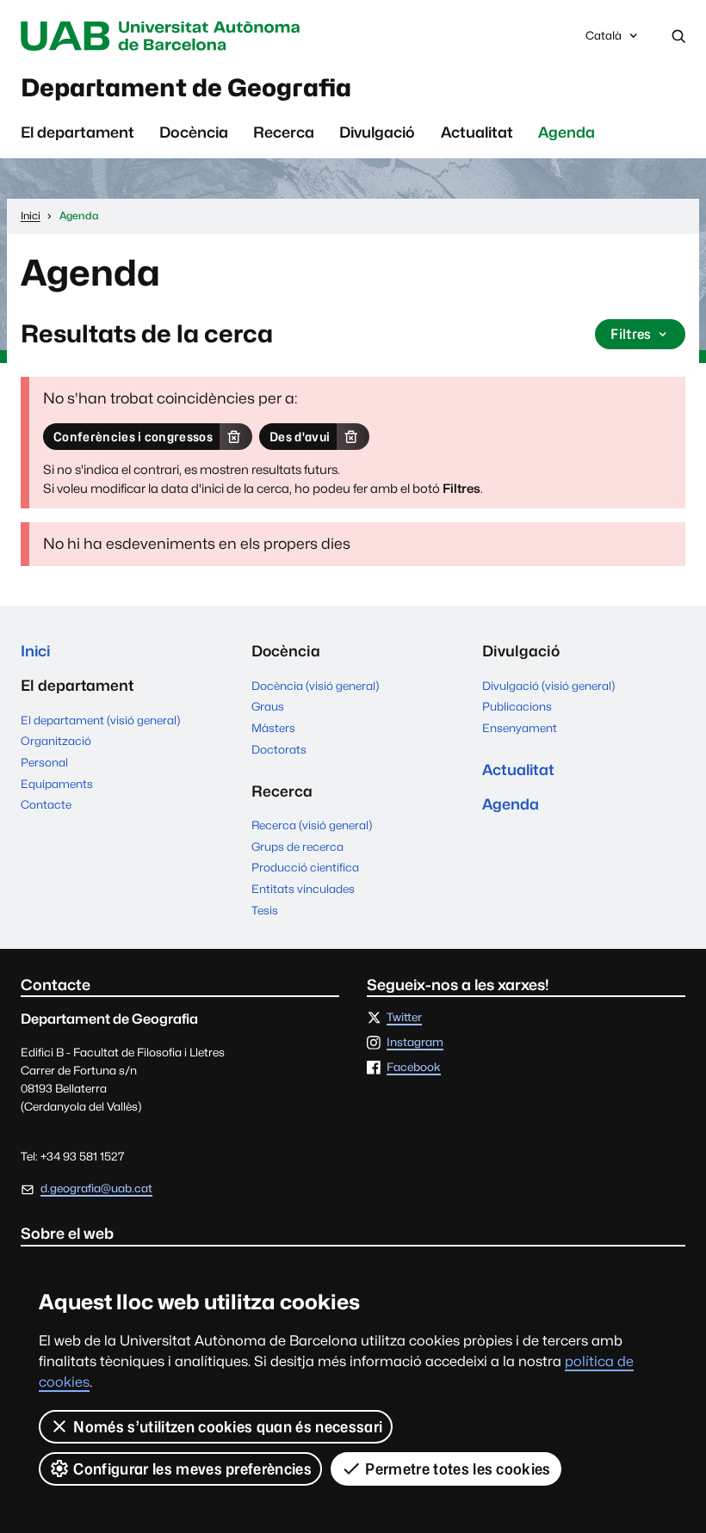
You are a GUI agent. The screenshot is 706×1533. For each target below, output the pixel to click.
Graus (267, 706)
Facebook (414, 1067)
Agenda (566, 132)
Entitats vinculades (303, 889)
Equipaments (57, 784)
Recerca (283, 132)
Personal (44, 762)
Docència (193, 132)
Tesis (264, 910)
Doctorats (279, 749)
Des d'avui (299, 436)
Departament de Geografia (186, 87)
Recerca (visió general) (311, 825)
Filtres (630, 334)
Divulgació (377, 132)
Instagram (415, 1042)
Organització (56, 741)
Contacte (46, 804)
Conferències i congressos (133, 436)
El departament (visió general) (100, 720)
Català (603, 40)
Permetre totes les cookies (457, 1469)
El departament (77, 132)
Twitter (404, 1017)
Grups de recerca (297, 846)
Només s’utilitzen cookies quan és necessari (227, 1427)
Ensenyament (519, 728)
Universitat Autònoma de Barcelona (164, 36)
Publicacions (517, 706)
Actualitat (477, 132)
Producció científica (305, 867)
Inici (35, 651)
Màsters (273, 728)
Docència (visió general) (315, 686)
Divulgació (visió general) (548, 686)
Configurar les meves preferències (192, 1469)
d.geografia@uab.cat (96, 1188)
